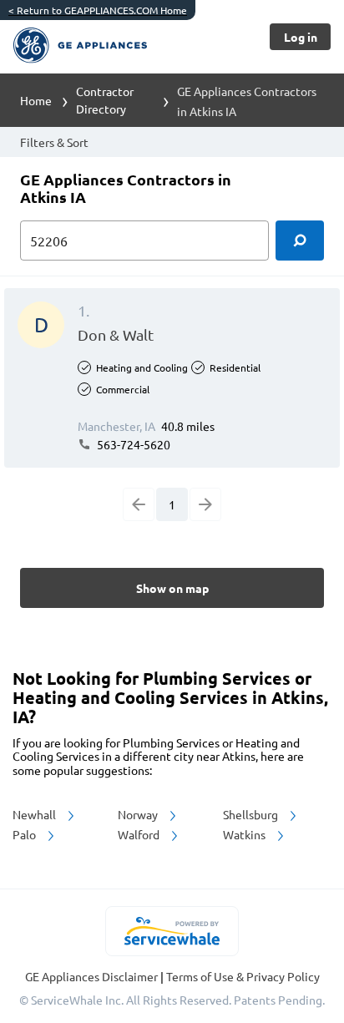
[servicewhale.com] (172, 931)
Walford (140, 834)
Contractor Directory (105, 100)
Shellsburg (252, 814)
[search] (300, 240)
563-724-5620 (132, 444)
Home (36, 100)
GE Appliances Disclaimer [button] (92, 976)
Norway (139, 814)
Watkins (245, 834)
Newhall (35, 814)
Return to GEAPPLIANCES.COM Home (97, 10)
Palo (25, 834)
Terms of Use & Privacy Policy (243, 976)
